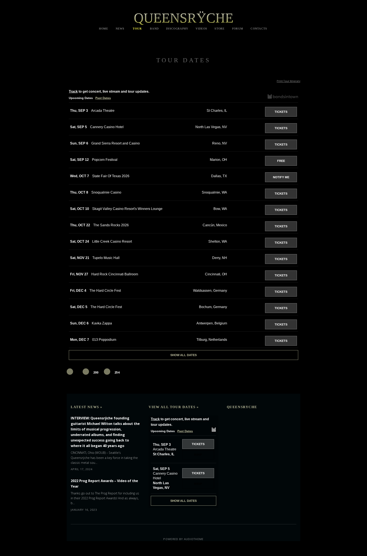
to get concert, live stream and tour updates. (109, 91)
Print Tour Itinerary (288, 81)
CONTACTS (259, 28)
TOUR (137, 28)
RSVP (246, 111)
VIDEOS (201, 28)
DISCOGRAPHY (177, 28)
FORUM (237, 28)
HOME (103, 28)
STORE (220, 28)
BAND (154, 28)
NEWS (120, 28)
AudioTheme (194, 539)
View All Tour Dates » (174, 407)
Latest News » (86, 407)
